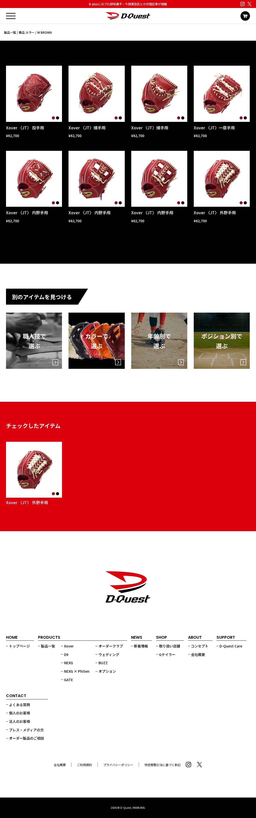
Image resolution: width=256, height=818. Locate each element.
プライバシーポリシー (118, 765)
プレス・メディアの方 (26, 729)
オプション (107, 671)
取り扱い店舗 (169, 645)
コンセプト (199, 645)
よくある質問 (19, 704)
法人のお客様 (19, 721)
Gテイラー (167, 654)
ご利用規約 (84, 765)
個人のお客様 (19, 712)
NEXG (68, 662)
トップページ (19, 645)
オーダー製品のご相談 (26, 738)
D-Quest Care (231, 645)
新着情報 (141, 645)
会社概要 (198, 654)
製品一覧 (10, 32)
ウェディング (108, 654)
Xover (69, 645)
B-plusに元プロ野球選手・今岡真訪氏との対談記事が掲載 (128, 4)
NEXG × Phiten (77, 671)
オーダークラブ (110, 645)
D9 (66, 654)
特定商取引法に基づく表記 (162, 765)
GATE (68, 679)
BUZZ (103, 662)
